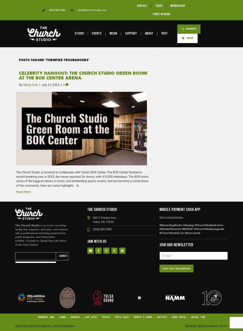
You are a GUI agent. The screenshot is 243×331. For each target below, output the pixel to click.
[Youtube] (90, 251)
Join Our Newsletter (176, 268)
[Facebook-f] (98, 251)
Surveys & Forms (143, 317)
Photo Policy (122, 317)
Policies (106, 317)
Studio (79, 33)
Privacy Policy (218, 326)
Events (97, 33)
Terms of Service (196, 326)
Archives (75, 317)
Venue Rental (179, 317)
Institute (162, 317)
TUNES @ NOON (161, 14)
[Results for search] (35, 262)
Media (113, 33)
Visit (164, 33)
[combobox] (35, 256)
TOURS (159, 6)
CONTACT (142, 6)
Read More (23, 192)
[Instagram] (106, 251)
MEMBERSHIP (177, 6)
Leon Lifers (91, 317)
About (149, 33)
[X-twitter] (114, 251)
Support (131, 33)
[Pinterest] (122, 251)
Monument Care (46, 317)
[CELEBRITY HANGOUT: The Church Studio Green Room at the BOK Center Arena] (81, 128)
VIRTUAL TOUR (198, 317)
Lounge (62, 317)
